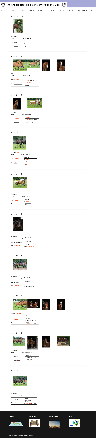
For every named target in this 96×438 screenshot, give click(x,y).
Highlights (14, 10)
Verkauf (31, 10)
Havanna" (18, 313)
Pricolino (28, 79)
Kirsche (16, 204)
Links (92, 10)
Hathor (16, 46)
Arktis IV (18, 152)
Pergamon (17, 360)
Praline (16, 403)
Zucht (23, 10)
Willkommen (5, 10)
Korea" (18, 194)
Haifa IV (16, 323)
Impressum (85, 10)
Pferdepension (52, 10)
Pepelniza (29, 361)
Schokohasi (17, 245)
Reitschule (41, 10)
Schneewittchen (18, 84)
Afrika (15, 163)
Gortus (27, 322)
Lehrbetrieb (76, 10)
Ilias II (28, 80)
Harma (28, 323)
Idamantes (16, 79)
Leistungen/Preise (64, 10)
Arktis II (28, 165)
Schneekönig (29, 82)
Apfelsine (16, 122)
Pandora (16, 285)
